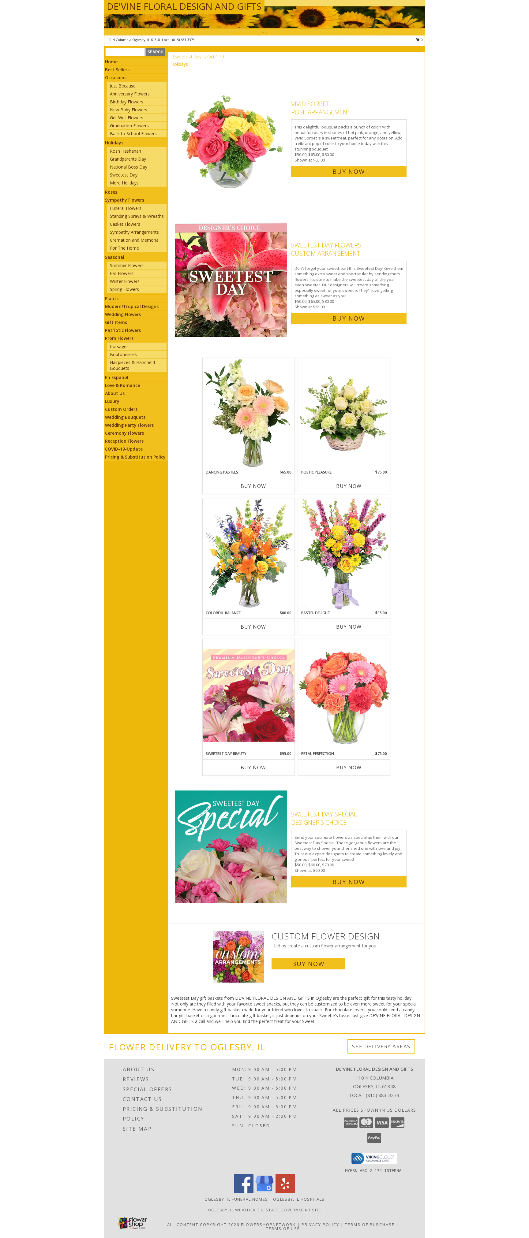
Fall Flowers (121, 273)
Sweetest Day (123, 175)
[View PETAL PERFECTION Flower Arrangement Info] (344, 694)
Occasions (115, 77)
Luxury (112, 401)
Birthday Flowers (126, 102)
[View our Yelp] (285, 1192)
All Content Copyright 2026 (203, 1224)
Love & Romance (122, 385)
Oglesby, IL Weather (232, 1210)
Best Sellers (117, 69)
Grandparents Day (128, 159)
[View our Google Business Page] (264, 1192)
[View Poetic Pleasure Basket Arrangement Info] (344, 414)
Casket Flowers (125, 224)
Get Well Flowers (126, 118)
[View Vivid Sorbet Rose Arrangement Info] (231, 136)
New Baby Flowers (128, 110)
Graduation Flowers (129, 125)
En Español (116, 377)
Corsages (119, 346)
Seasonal (114, 257)
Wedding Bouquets (125, 417)
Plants (111, 298)
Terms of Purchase (370, 1224)
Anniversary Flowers (130, 94)
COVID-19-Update (124, 449)
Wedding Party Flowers (129, 425)
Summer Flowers (127, 265)
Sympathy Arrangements (134, 232)
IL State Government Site (291, 1210)
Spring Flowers (124, 289)
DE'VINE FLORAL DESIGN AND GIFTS (184, 6)
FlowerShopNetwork (268, 1224)
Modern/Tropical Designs (132, 306)
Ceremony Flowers (124, 433)
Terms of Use (283, 1228)
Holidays (114, 143)
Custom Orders (121, 409)
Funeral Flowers (125, 208)
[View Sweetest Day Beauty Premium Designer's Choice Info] (249, 695)
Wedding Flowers (123, 314)
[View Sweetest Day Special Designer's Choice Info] (231, 846)
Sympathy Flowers (124, 200)
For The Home (124, 248)
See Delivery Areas (381, 1046)
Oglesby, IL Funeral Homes (236, 1199)
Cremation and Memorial (134, 240)
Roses (111, 192)
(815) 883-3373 (183, 39)
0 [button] (421, 39)
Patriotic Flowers (123, 330)
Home (111, 62)
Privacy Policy (320, 1224)
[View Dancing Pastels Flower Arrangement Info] (249, 413)
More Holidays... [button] (125, 183)
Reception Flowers (124, 441)
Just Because (123, 86)
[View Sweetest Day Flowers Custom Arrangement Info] (231, 280)
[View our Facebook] (243, 1192)
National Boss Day (128, 167)
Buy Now (348, 171)
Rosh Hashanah (125, 151)
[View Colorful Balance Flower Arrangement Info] (249, 554)
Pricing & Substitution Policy (135, 457)
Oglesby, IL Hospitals (299, 1199)
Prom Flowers (119, 338)
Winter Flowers (125, 281)
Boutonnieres (123, 354)
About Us (115, 393)
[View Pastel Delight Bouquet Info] (344, 554)
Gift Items (116, 322)
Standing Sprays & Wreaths (137, 216)
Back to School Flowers (133, 133)
